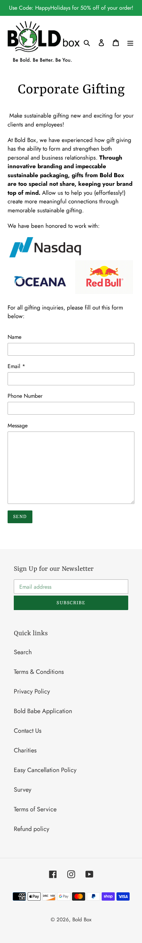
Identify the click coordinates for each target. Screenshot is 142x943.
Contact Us (27, 730)
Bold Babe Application (43, 711)
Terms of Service (35, 809)
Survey (22, 789)
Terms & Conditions (39, 671)
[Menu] (130, 42)
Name (14, 337)
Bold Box (81, 919)
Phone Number (25, 396)
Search (23, 652)
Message (18, 425)
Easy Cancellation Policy (45, 769)
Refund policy (31, 828)
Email (16, 366)
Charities (25, 750)
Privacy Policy (32, 691)
